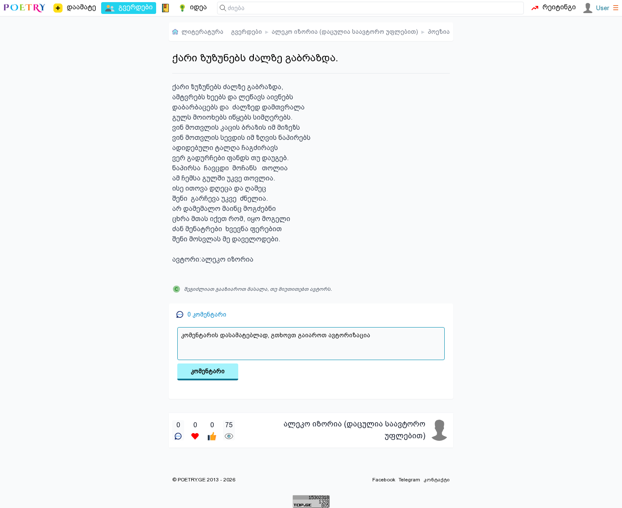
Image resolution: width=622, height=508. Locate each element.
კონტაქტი (437, 480)
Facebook (383, 480)
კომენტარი (208, 371)
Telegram (409, 480)
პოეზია (439, 31)
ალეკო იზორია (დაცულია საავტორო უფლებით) (345, 31)
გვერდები (246, 31)
